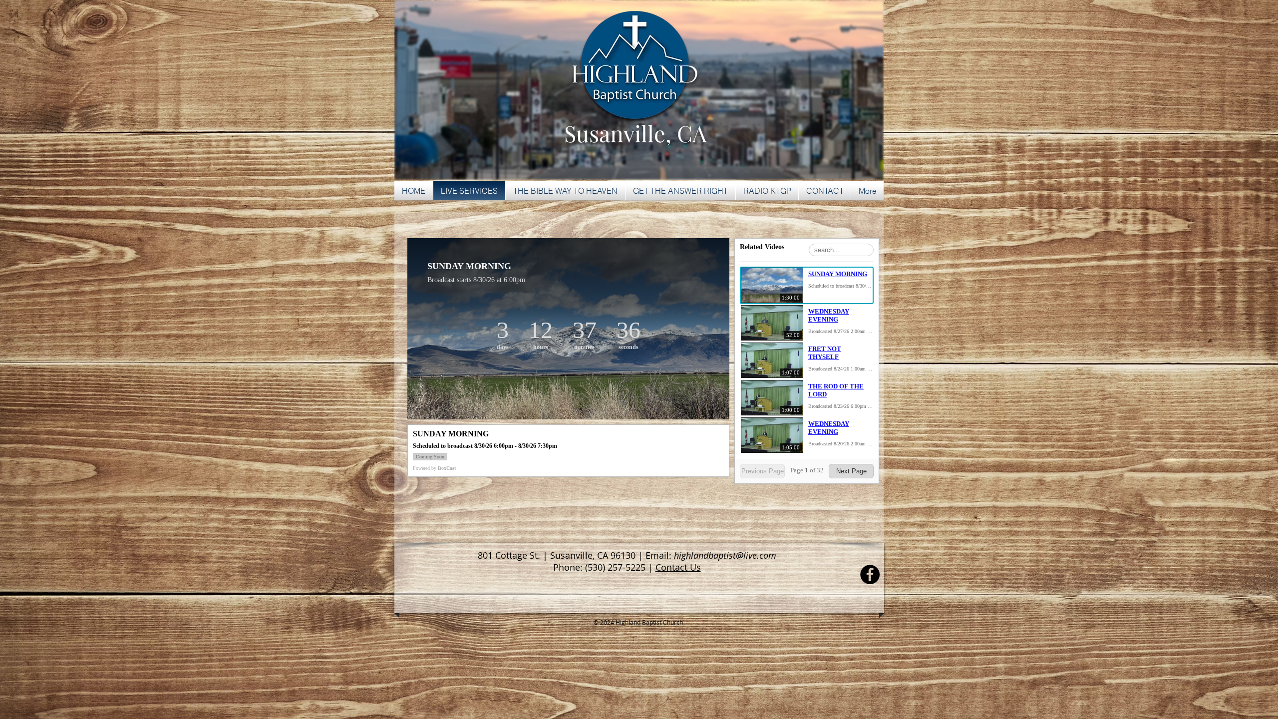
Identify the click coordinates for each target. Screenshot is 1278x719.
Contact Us (678, 567)
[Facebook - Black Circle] (870, 574)
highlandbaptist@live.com (725, 555)
